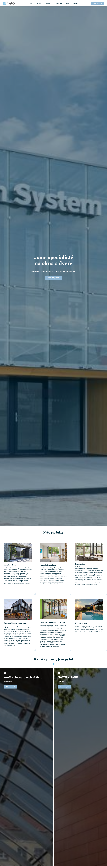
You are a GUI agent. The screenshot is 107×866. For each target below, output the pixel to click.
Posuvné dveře (80, 564)
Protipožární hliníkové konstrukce (52, 622)
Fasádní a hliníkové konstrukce (15, 623)
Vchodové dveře (10, 565)
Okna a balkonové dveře (48, 565)
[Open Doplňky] (52, 3)
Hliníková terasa (81, 623)
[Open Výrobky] (41, 3)
